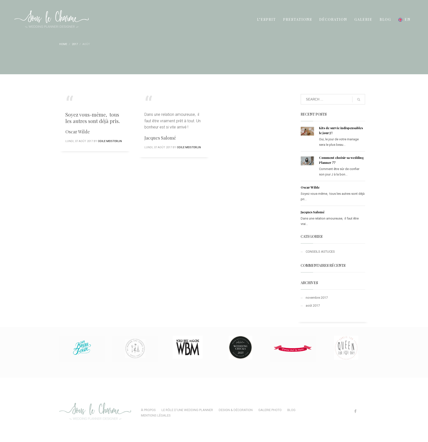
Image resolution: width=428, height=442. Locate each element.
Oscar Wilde (310, 187)
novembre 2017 (317, 297)
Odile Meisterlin (110, 141)
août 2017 (313, 305)
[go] (358, 99)
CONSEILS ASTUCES (320, 251)
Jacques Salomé (312, 212)
